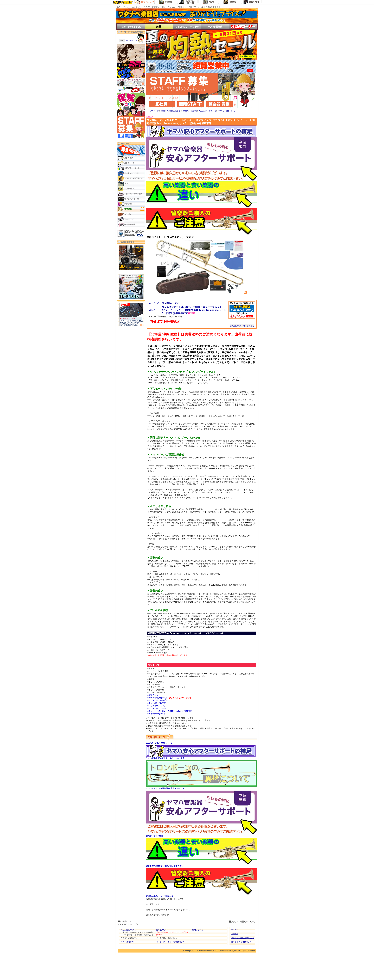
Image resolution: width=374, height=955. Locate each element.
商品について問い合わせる (242, 326)
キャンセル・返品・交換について (170, 942)
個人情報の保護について (241, 942)
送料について (162, 930)
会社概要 (234, 929)
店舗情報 (234, 933)
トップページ (153, 111)
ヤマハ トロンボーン (227, 111)
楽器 (163, 111)
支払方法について (128, 930)
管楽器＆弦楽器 (174, 111)
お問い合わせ (197, 930)
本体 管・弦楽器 (190, 111)
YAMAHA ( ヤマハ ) (207, 111)
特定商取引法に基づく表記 (242, 938)
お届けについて (127, 942)
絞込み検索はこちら (132, 40)
